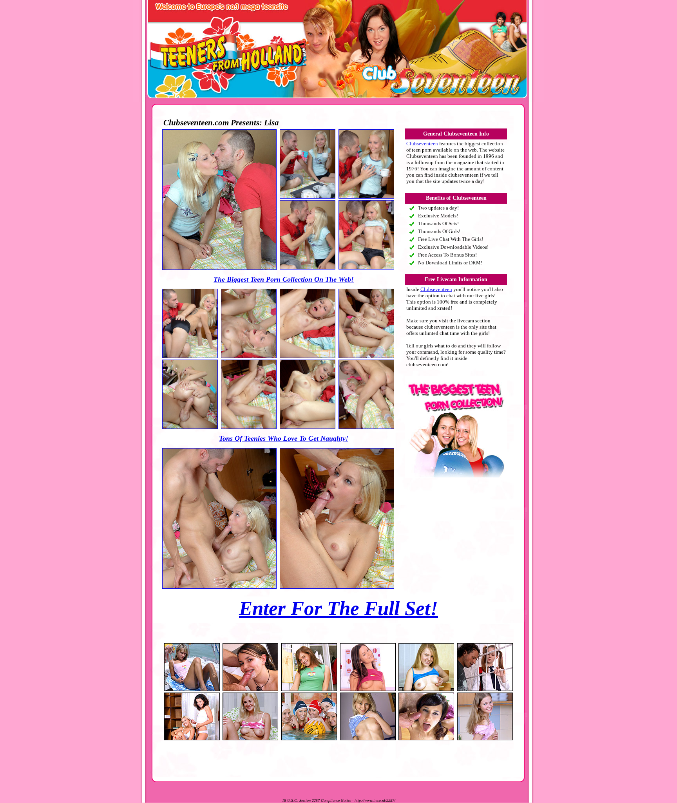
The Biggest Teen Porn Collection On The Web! (284, 279)
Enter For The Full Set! (338, 608)
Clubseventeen (422, 143)
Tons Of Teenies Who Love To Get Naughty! (283, 438)
